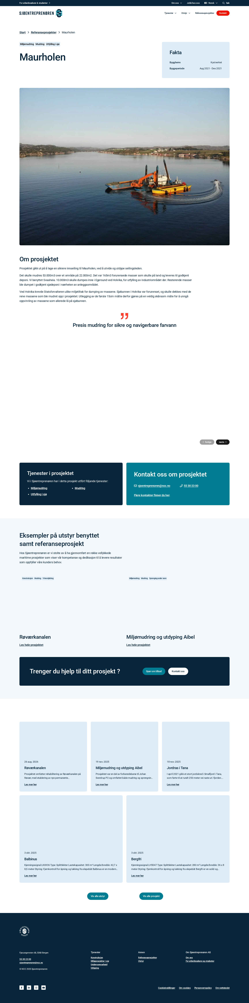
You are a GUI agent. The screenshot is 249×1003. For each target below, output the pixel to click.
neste (221, 442)
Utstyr (184, 13)
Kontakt (223, 13)
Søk (228, 3)
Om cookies (185, 988)
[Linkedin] (29, 987)
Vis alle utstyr (98, 896)
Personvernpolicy (203, 988)
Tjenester (168, 13)
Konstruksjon (97, 957)
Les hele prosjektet (31, 645)
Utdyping (95, 968)
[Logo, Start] (40, 13)
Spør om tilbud (154, 671)
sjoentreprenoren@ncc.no (154, 485)
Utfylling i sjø (39, 494)
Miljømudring (39, 488)
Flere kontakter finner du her (151, 495)
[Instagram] (36, 987)
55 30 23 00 (191, 485)
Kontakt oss (178, 671)
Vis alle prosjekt (151, 896)
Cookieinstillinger (166, 988)
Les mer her (30, 784)
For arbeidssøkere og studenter (200, 961)
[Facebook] (21, 987)
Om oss (175, 3)
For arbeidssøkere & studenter (33, 3)
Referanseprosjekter (204, 13)
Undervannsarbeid (99, 964)
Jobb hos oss (193, 3)
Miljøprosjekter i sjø (100, 961)
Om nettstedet (222, 988)
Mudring (80, 488)
